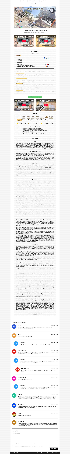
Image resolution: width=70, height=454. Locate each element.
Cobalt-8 (46, 167)
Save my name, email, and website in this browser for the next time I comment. (28, 446)
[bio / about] (30, 1)
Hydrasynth (18, 210)
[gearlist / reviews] (45, 1)
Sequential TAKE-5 (48, 197)
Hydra (50, 167)
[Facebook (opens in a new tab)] (33, 3)
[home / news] (23, 1)
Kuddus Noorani (22, 350)
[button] (35, 97)
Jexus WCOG (22, 342)
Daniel (19, 413)
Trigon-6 (34, 304)
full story (35, 314)
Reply (57, 325)
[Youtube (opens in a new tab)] (36, 3)
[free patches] (37, 1)
